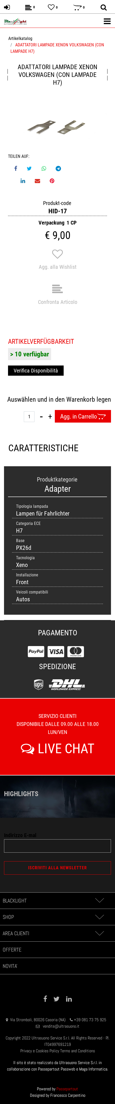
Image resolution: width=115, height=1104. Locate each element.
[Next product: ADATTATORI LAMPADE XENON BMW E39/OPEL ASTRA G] (107, 74)
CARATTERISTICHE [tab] (32, 448)
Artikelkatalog (20, 38)
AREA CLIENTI (16, 933)
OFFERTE (12, 949)
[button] (57, 126)
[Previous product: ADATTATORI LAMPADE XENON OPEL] (7, 74)
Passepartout (67, 1089)
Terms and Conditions (77, 1051)
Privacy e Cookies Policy (39, 1051)
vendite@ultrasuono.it (61, 1026)
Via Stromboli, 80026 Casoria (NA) (38, 1020)
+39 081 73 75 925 (90, 1020)
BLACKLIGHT (15, 900)
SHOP (8, 916)
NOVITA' (10, 966)
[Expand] (99, 900)
